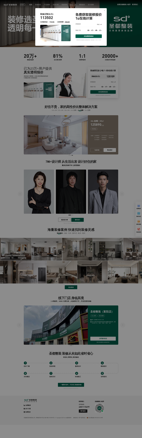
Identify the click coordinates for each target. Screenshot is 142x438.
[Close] (104, 10)
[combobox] (88, 31)
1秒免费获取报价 (89, 36)
